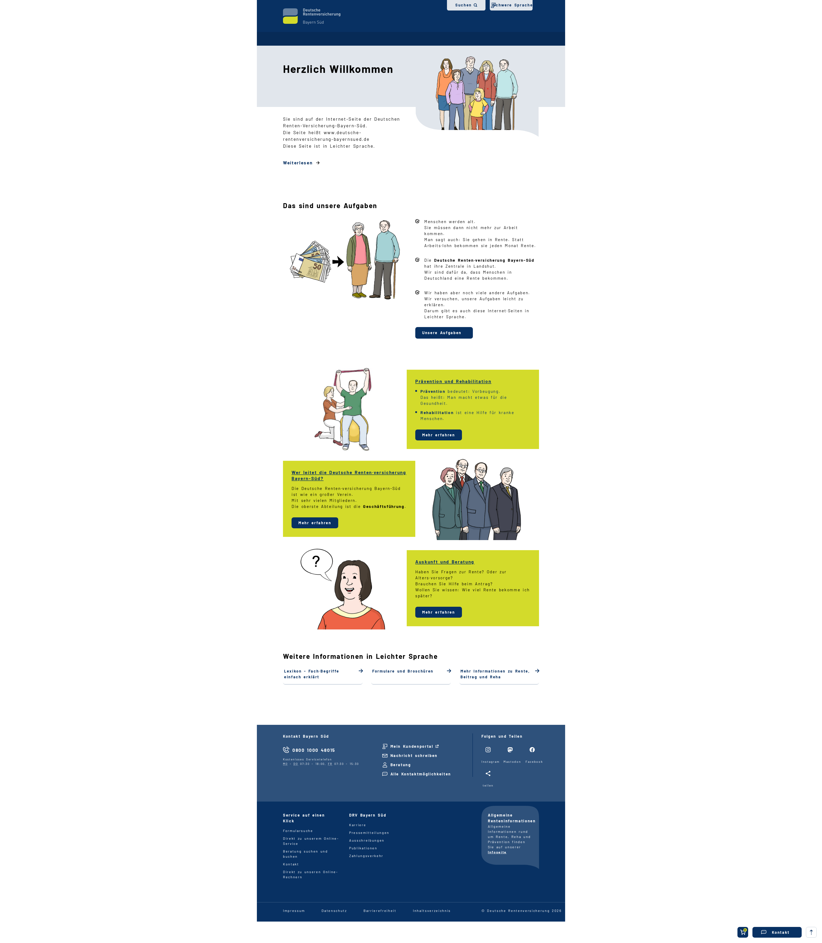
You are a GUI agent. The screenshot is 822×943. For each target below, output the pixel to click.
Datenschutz (334, 910)
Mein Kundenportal (411, 746)
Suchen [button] (463, 5)
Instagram (488, 761)
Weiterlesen (298, 162)
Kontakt (291, 864)
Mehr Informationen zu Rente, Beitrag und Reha (495, 674)
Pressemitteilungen (369, 832)
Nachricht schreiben (414, 755)
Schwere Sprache (513, 5)
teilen (488, 785)
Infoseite (497, 852)
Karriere (357, 825)
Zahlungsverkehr (366, 856)
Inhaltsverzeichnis (432, 910)
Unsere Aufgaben (442, 332)
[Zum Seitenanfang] (811, 932)
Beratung (400, 764)
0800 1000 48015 (313, 750)
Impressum (294, 910)
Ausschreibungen (366, 840)
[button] (777, 932)
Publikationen (363, 848)
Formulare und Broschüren (402, 671)
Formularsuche (298, 831)
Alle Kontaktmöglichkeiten (420, 774)
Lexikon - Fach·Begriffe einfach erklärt (311, 674)
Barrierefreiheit (379, 910)
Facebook (532, 761)
